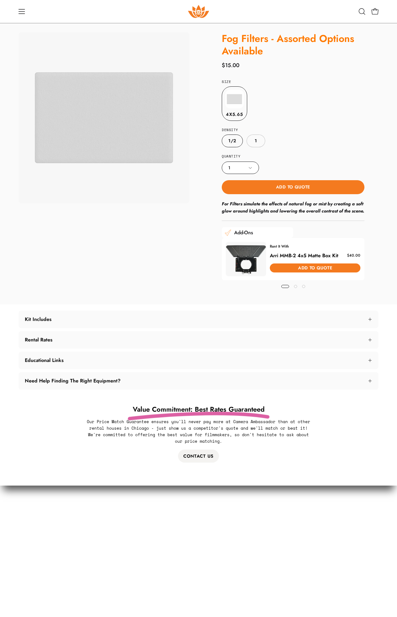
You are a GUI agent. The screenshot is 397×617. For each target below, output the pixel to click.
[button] (361, 11)
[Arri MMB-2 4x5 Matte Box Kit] (246, 259)
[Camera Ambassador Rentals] (198, 11)
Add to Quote (293, 187)
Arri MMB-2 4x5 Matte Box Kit (304, 255)
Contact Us (198, 456)
